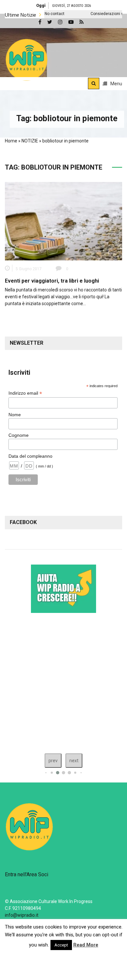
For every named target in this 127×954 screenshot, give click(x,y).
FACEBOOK (23, 522)
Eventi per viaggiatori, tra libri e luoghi (52, 281)
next (73, 760)
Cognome (18, 435)
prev (53, 760)
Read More (85, 945)
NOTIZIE (29, 140)
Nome (14, 414)
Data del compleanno (30, 456)
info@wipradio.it (21, 915)
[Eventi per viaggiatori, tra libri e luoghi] (63, 220)
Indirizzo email (25, 393)
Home (11, 140)
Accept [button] (61, 945)
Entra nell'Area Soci (26, 874)
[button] (26, 59)
